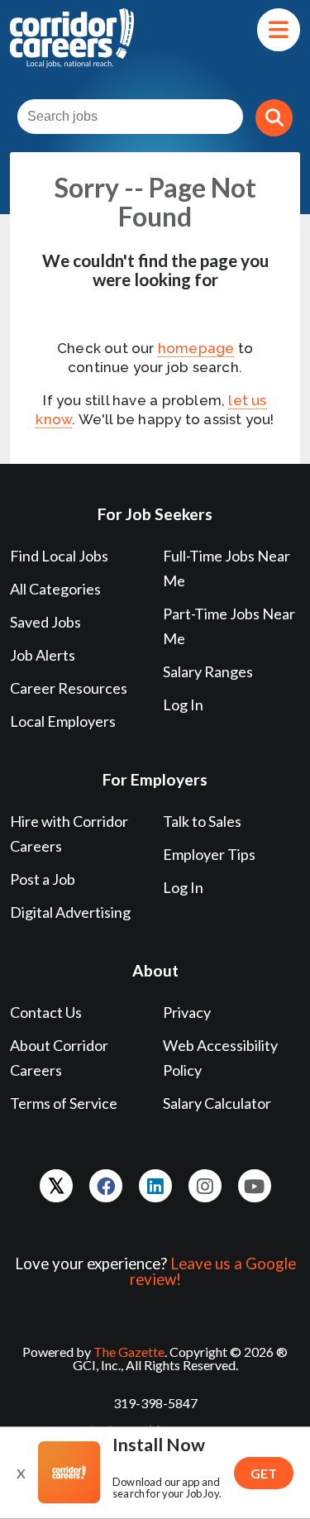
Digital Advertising (70, 912)
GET (263, 1473)
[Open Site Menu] (278, 29)
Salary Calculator (217, 1103)
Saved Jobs (45, 622)
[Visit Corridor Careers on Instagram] (205, 1185)
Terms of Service (63, 1103)
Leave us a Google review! (213, 1271)
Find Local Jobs (59, 556)
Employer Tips (209, 854)
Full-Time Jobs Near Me (226, 568)
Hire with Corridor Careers (69, 833)
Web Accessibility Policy (220, 1057)
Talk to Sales (202, 821)
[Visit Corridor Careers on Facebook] (105, 1185)
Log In (183, 704)
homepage (196, 348)
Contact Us (46, 1012)
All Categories (55, 589)
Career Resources (68, 688)
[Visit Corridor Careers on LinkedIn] (155, 1185)
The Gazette (129, 1351)
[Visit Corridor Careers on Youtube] (254, 1185)
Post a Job (42, 879)
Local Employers (63, 721)
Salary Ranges (208, 671)
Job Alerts (42, 655)
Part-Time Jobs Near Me (229, 625)
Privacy (187, 1012)
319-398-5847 (155, 1403)
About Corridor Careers (59, 1057)
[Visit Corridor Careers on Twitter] (56, 1185)
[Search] (274, 117)
